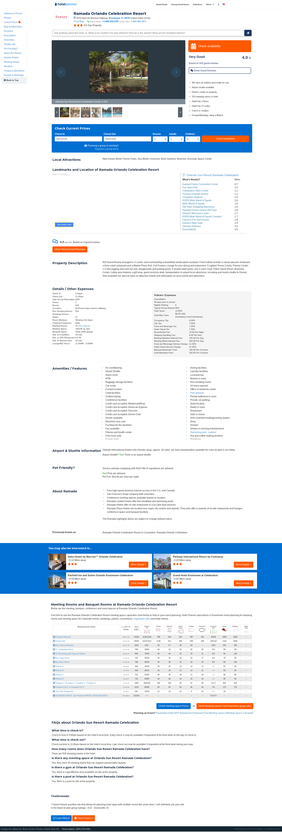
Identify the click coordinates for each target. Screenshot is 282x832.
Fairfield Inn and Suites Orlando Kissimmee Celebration (100, 575)
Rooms (157, 134)
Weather (8, 66)
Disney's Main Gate (192, 223)
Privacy (39, 829)
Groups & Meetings (14, 75)
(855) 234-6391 (83, 829)
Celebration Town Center (195, 190)
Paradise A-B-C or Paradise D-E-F (69, 687)
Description (10, 35)
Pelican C (59, 675)
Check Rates (84, 818)
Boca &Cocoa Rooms (64, 645)
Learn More (62, 818)
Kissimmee (114, 18)
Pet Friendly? (11, 48)
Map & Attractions (13, 26)
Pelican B (59, 670)
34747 (127, 18)
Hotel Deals (161, 4)
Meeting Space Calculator (239, 713)
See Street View (64, 224)
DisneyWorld (189, 229)
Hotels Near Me (51, 829)
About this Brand (12, 53)
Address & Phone (13, 13)
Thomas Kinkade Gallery (195, 194)
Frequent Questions (14, 70)
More (209, 4)
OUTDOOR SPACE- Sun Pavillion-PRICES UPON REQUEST (81, 696)
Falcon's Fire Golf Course (195, 219)
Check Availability (225, 138)
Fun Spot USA (190, 187)
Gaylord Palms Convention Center (200, 184)
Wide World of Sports (193, 203)
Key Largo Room (62, 658)
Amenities (9, 39)
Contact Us (6, 829)
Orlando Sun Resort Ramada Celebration (213, 175)
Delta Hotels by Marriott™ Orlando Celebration (95, 556)
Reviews (8, 31)
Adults (172, 134)
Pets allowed (197, 392)
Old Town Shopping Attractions (198, 206)
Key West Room (62, 662)
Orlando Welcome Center (195, 213)
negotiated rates (142, 618)
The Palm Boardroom (64, 691)
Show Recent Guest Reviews (70, 249)
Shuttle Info (10, 44)
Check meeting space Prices (173, 706)
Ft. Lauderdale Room (64, 649)
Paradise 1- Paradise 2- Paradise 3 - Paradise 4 (75, 683)
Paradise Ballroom (63, 637)
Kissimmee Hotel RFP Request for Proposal (179, 713)
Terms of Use (28, 829)
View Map (79, 21)
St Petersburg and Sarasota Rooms (70, 654)
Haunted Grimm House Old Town (199, 210)
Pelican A (59, 666)
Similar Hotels (11, 57)
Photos (7, 17)
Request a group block (107, 149)
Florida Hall (60, 641)
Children (190, 134)
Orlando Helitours (191, 226)
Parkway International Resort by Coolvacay (198, 556)
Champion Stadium (192, 197)
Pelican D (59, 679)
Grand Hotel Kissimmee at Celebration (195, 575)
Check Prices (11, 22)
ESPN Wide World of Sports (197, 200)
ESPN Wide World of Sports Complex (202, 216)
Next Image (176, 72)
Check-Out (110, 134)
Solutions (197, 4)
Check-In (60, 134)
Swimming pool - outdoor (203, 432)
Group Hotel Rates (180, 4)
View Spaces (84, 326)
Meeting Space (12, 61)
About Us (17, 829)
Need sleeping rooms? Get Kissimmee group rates (225, 706)
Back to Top (12, 80)
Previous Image (61, 72)
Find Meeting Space (214, 713)
